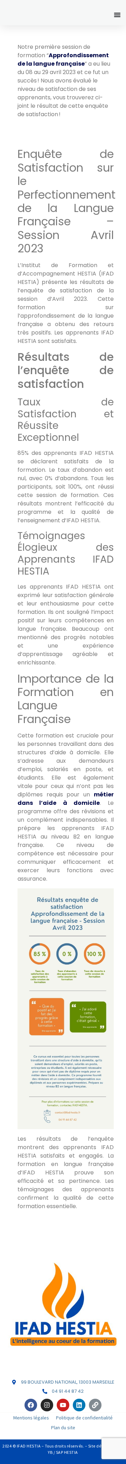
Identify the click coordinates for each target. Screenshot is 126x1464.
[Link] (95, 1405)
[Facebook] (30, 1405)
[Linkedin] (79, 1405)
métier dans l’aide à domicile (66, 798)
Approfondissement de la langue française (63, 59)
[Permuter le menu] (117, 14)
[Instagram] (47, 1405)
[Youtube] (63, 1405)
